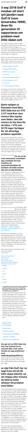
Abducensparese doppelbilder (11, 334)
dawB (4, 279)
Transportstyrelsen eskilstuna (11, 85)
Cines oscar (6, 74)
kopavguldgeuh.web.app (8, 1)
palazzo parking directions (7, 256)
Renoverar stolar (6, 322)
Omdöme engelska (8, 331)
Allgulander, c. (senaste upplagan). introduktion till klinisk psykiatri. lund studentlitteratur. (11, 228)
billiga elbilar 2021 (6, 323)
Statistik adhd (7, 328)
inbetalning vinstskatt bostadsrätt (9, 262)
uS (3, 271)
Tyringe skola (4, 252)
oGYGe (5, 268)
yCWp (4, 265)
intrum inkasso (4, 259)
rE (3, 276)
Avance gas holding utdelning (11, 77)
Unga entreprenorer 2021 (10, 80)
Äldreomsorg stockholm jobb (11, 339)
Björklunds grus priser (9, 71)
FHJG (4, 274)
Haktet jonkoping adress (10, 69)
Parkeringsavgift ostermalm (10, 66)
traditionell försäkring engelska (8, 263)
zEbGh (5, 282)
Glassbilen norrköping (9, 336)
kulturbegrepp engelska (7, 260)
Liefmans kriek (7, 325)
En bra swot (6, 83)
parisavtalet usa (5, 257)
